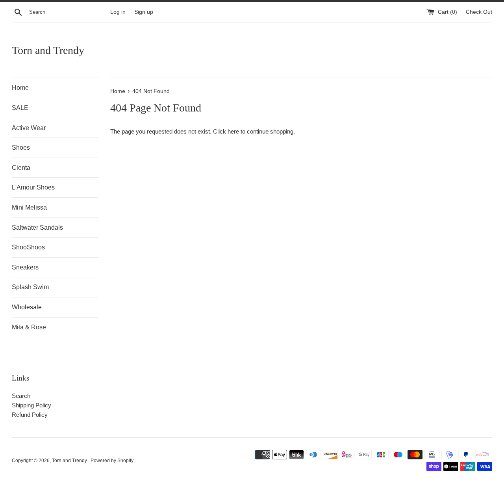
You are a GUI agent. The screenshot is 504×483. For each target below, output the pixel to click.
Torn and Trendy (48, 50)
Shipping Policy (31, 405)
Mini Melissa (29, 207)
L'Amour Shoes (33, 187)
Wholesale (27, 307)
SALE (20, 107)
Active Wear (29, 127)
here (233, 131)
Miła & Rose (29, 327)
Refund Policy (30, 414)
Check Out (479, 12)
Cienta (21, 167)
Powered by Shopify (112, 460)
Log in (118, 12)
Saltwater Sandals (37, 227)
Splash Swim (30, 287)
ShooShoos (28, 247)
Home (20, 87)
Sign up (143, 12)
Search (21, 395)
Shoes (21, 147)
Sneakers (25, 267)
